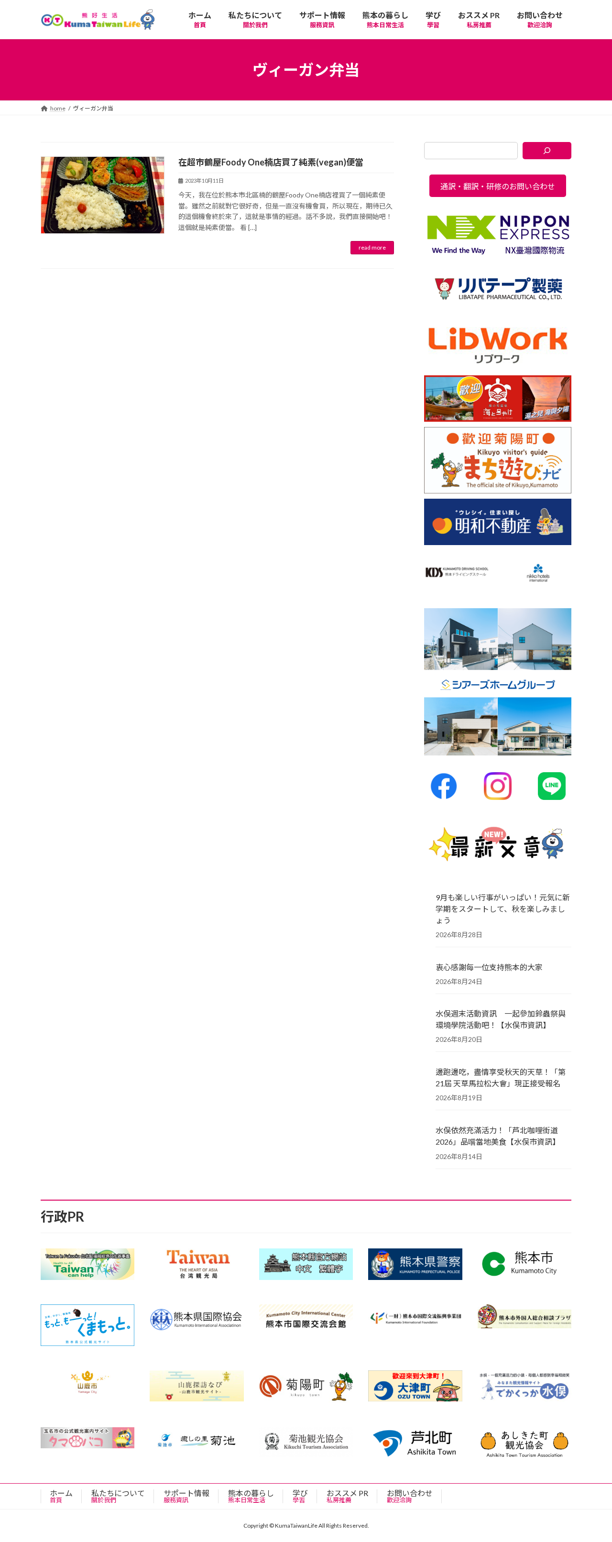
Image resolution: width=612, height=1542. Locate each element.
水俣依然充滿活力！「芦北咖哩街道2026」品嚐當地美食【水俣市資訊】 (498, 1136)
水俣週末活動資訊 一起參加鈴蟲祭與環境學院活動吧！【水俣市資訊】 (501, 1019)
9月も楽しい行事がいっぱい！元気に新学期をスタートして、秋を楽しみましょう (503, 909)
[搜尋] (547, 150)
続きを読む (372, 247)
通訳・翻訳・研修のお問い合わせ (497, 186)
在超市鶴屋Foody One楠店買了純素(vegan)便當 (270, 162)
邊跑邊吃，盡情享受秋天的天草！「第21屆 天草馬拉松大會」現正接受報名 (501, 1077)
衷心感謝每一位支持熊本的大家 (489, 967)
